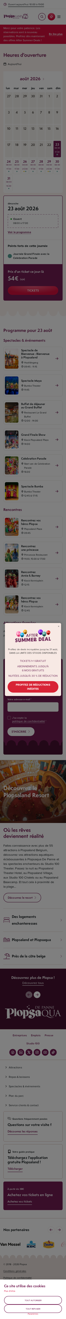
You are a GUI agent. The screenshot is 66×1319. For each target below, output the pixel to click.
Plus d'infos (9, 1290)
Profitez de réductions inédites (33, 687)
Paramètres (33, 1314)
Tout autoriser (33, 1300)
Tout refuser (33, 1308)
